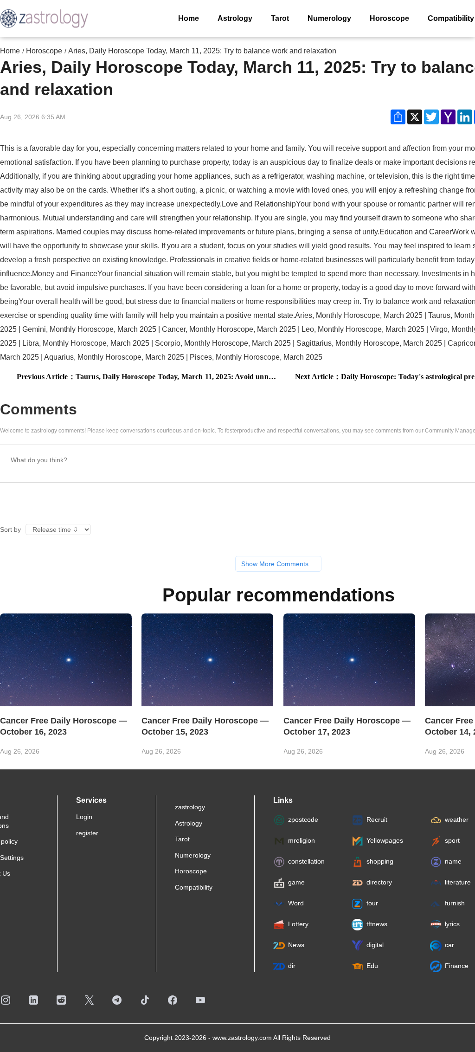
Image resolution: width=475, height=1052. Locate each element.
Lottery (298, 924)
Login (84, 816)
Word (296, 903)
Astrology (188, 823)
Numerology (193, 855)
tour (372, 903)
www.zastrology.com (242, 1037)
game (296, 882)
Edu (372, 966)
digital (375, 945)
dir (291, 966)
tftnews (376, 924)
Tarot (182, 839)
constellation (306, 861)
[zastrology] (44, 18)
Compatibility (193, 887)
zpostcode (303, 820)
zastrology (190, 807)
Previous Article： (147, 377)
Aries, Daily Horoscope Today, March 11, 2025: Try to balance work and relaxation (202, 51)
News (296, 945)
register (87, 833)
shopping (379, 861)
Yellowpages (384, 841)
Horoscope (44, 51)
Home (10, 51)
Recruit (376, 820)
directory (379, 882)
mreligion (301, 841)
